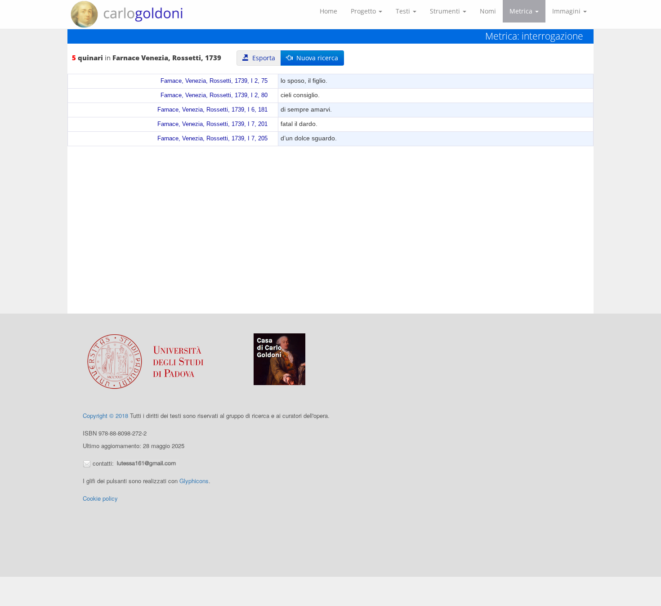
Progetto (364, 11)
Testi (404, 11)
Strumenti (446, 11)
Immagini (567, 11)
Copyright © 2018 (105, 415)
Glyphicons (194, 480)
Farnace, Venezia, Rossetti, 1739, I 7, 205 (212, 138)
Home (328, 11)
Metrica (521, 11)
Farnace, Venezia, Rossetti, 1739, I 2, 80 (214, 95)
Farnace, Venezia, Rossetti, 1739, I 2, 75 (214, 81)
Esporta (262, 58)
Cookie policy (100, 498)
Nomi (488, 11)
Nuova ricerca (315, 58)
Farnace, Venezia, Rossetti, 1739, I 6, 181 (212, 110)
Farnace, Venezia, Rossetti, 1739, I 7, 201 (212, 124)
